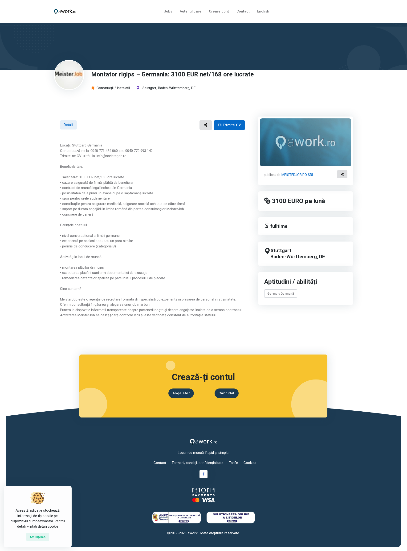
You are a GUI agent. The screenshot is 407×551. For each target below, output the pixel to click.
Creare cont (219, 11)
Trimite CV (231, 125)
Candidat (227, 393)
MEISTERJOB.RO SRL (297, 175)
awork (192, 533)
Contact (243, 11)
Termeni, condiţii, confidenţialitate (197, 463)
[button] (205, 125)
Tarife (233, 463)
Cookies (250, 463)
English (263, 11)
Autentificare (190, 11)
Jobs (168, 11)
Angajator (181, 393)
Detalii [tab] (68, 125)
